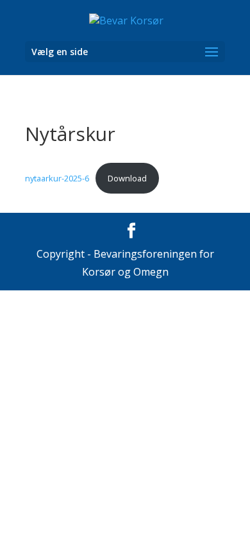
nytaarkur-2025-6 (57, 178)
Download (127, 178)
